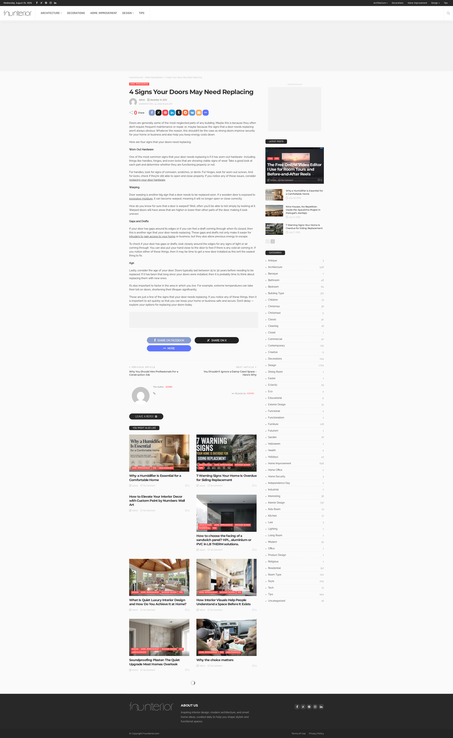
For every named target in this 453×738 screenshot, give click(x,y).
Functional (296, 411)
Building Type (296, 293)
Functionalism (296, 417)
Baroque (296, 273)
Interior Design (242, 465)
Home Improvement (417, 3)
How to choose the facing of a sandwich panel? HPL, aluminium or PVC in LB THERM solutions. (223, 540)
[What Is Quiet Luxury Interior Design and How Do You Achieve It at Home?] (159, 577)
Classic (296, 319)
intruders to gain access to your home (152, 236)
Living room (296, 535)
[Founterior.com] (18, 13)
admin (142, 100)
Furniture (296, 424)
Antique (296, 260)
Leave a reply (144, 416)
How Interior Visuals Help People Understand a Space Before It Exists (223, 602)
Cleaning (296, 326)
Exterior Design (296, 404)
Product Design (296, 555)
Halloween (296, 443)
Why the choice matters (214, 660)
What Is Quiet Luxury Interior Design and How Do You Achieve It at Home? (157, 602)
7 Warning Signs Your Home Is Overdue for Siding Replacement (226, 478)
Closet (296, 332)
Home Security (296, 476)
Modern (296, 541)
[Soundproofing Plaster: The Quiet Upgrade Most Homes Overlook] (159, 637)
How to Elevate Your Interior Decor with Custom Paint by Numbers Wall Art (157, 501)
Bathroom (296, 280)
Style (296, 581)
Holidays (296, 456)
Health (296, 450)
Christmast (296, 312)
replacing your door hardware (147, 179)
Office (296, 548)
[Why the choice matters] (226, 637)
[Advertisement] (106, 46)
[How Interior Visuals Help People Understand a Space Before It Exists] (226, 577)
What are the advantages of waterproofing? (217, 722)
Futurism (296, 430)
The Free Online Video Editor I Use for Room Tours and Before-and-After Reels (294, 169)
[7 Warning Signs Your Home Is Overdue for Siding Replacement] (226, 453)
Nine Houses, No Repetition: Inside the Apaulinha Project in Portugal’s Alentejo (303, 209)
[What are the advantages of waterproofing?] (226, 697)
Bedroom (296, 286)
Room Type (296, 574)
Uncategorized (166, 468)
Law (296, 522)
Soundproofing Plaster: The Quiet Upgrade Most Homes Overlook (154, 662)
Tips (446, 3)
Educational (296, 398)
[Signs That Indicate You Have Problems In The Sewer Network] (159, 697)
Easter (296, 378)
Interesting (296, 496)
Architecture (380, 3)
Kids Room (296, 509)
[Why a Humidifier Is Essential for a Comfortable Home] (159, 453)
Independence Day (296, 483)
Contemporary (296, 345)
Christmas (296, 306)
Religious (296, 561)
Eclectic (296, 384)
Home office (296, 469)
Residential (204, 528)
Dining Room (296, 371)
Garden (296, 437)
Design (434, 3)
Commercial (296, 339)
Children (296, 299)
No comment (149, 485)
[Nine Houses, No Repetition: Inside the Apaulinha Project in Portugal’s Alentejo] (274, 210)
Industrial (296, 489)
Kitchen (296, 515)
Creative (296, 352)
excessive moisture (141, 198)
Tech (270, 158)
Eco (296, 391)
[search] (448, 13)
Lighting (296, 528)
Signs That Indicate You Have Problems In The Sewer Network (159, 722)
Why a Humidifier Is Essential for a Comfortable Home (155, 478)
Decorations (397, 3)
